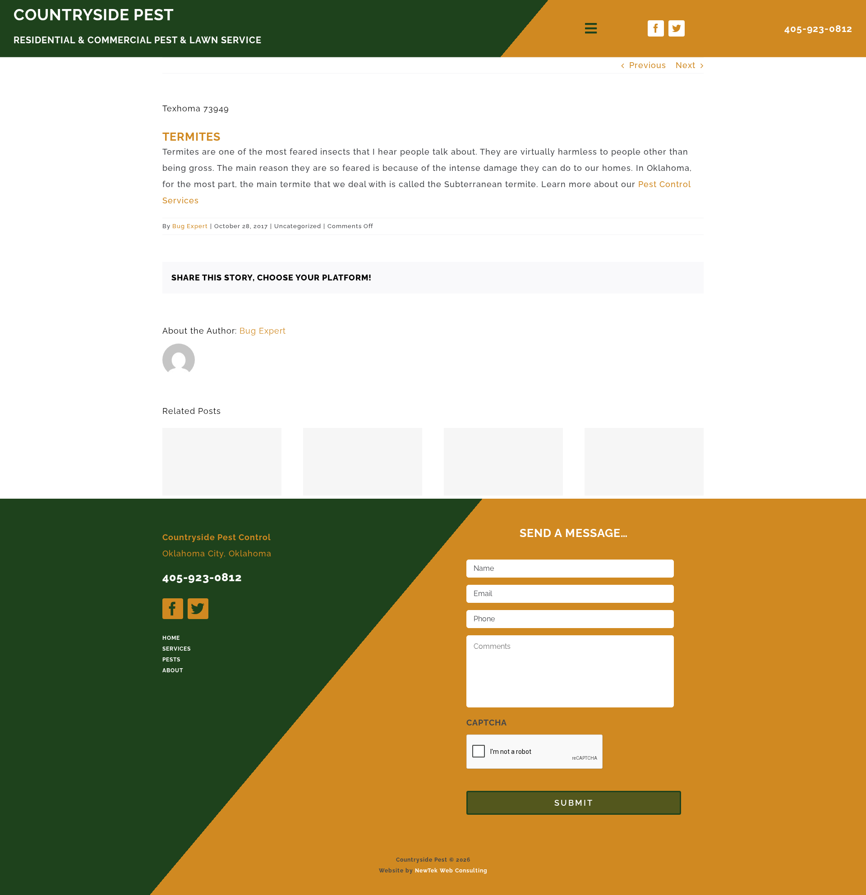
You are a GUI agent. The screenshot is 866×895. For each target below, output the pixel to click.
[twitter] (676, 28)
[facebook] (656, 28)
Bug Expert (190, 226)
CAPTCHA (486, 722)
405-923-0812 (818, 28)
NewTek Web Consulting (451, 870)
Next (686, 65)
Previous (647, 65)
